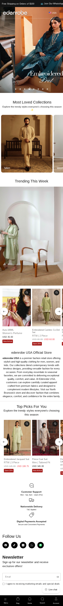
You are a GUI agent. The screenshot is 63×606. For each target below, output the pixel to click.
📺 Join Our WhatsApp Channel (47, 4)
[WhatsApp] (32, 545)
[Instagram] (23, 545)
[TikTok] (14, 545)
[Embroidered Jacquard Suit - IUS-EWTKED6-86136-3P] (17, 438)
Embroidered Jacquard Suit (16, 459)
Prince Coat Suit (39, 459)
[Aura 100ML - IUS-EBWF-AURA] (16, 307)
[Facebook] (5, 545)
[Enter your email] (57, 577)
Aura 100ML (8, 330)
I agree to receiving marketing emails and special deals (33, 584)
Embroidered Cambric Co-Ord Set (46, 331)
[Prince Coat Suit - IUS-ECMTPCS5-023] (45, 438)
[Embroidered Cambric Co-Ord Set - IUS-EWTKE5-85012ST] (46, 307)
